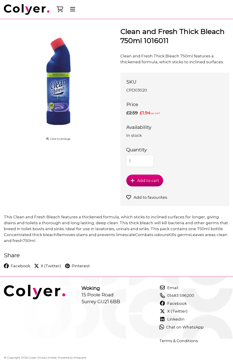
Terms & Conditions (178, 340)
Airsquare (79, 357)
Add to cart (148, 180)
